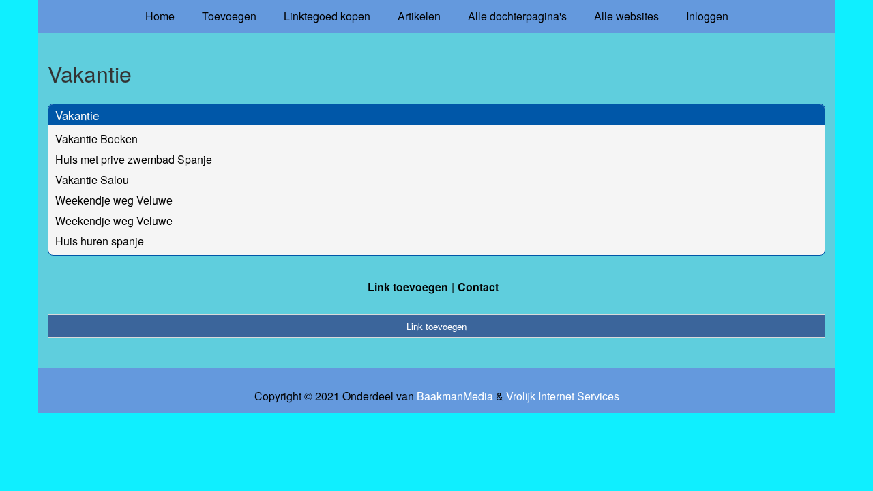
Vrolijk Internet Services (562, 396)
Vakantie (77, 114)
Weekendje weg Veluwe (114, 200)
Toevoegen (229, 16)
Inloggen (707, 16)
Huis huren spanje (99, 241)
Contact (478, 287)
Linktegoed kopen (327, 16)
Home (160, 16)
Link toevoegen (408, 287)
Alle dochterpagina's (517, 16)
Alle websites (626, 16)
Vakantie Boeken (96, 139)
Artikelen (419, 16)
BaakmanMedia (455, 396)
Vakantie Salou (92, 180)
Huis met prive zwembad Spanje (133, 159)
